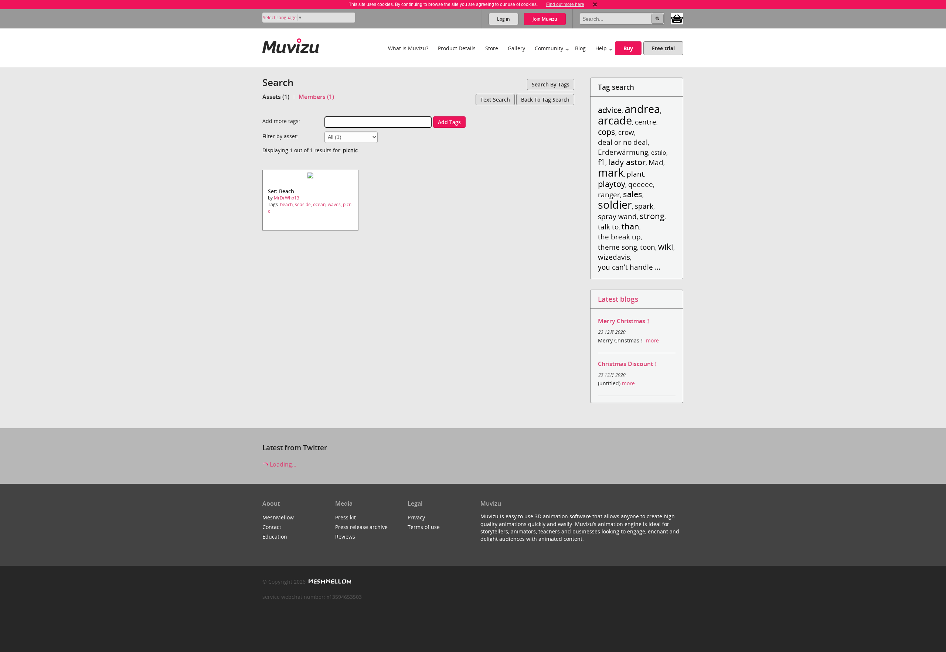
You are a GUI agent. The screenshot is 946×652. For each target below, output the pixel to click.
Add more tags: (281, 120)
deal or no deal (623, 142)
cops (606, 131)
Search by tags (550, 84)
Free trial (663, 48)
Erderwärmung (623, 152)
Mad (656, 162)
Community (549, 48)
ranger (609, 194)
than (630, 226)
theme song (617, 247)
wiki (665, 246)
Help (601, 48)
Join (544, 19)
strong (652, 216)
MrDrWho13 (286, 198)
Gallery (516, 48)
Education (274, 536)
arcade (615, 120)
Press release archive (361, 526)
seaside (303, 204)
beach (286, 204)
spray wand (617, 216)
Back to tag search (545, 99)
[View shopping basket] (677, 18)
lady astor (627, 162)
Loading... (282, 464)
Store (491, 48)
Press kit (345, 517)
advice (610, 110)
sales (632, 194)
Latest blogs (618, 299)
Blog (580, 48)
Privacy (416, 517)
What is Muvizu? (408, 48)
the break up (619, 237)
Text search (495, 99)
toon (647, 247)
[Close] (595, 4)
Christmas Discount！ (628, 364)
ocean (319, 204)
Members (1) (316, 97)
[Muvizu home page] (290, 44)
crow (626, 132)
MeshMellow (278, 517)
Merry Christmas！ (624, 321)
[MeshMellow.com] (329, 581)
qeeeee (640, 184)
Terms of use (424, 526)
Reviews (345, 536)
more (652, 340)
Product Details (457, 48)
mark (611, 172)
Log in (503, 19)
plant (635, 174)
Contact (271, 526)
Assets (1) (275, 97)
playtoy (611, 184)
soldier (615, 204)
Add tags (449, 122)
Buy (628, 48)
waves (334, 204)
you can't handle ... (629, 267)
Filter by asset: (280, 136)
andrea (642, 109)
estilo (658, 153)
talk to (608, 227)
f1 (601, 162)
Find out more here (565, 4)
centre (645, 122)
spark (644, 206)
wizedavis (614, 257)
